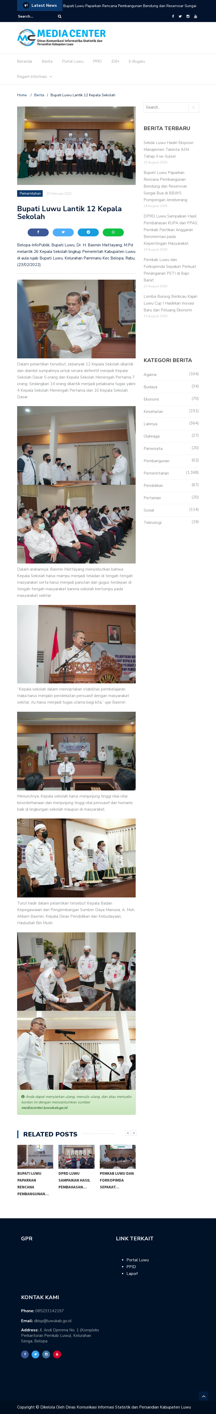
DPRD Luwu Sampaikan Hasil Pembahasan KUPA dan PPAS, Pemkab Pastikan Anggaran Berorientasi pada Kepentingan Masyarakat (128, 9)
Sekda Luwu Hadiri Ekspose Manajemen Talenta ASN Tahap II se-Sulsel (168, 149)
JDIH (115, 61)
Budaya (150, 387)
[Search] (59, 16)
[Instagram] (188, 16)
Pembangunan (156, 461)
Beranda (24, 61)
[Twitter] (180, 16)
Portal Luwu (73, 61)
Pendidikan (153, 485)
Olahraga (152, 436)
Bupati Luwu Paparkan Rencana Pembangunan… (33, 1183)
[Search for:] (34, 16)
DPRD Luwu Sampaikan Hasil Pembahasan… (74, 1180)
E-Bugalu (137, 61)
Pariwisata (153, 448)
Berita (47, 61)
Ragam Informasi (32, 76)
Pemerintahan (30, 193)
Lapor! (132, 1273)
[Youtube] (195, 16)
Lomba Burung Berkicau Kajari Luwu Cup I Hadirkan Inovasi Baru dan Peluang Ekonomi (170, 303)
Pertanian (152, 498)
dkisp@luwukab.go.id (52, 1320)
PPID (97, 61)
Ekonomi (151, 399)
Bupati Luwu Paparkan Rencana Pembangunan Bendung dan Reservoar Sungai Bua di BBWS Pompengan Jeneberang (165, 186)
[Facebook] (173, 16)
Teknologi (152, 522)
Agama (150, 374)
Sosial (149, 510)
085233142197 (49, 1311)
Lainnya (150, 424)
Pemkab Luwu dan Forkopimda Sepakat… (117, 1180)
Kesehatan (153, 411)
